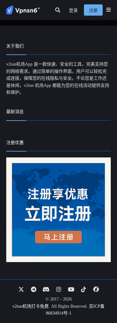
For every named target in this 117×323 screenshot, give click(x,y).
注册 (93, 10)
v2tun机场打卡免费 (30, 306)
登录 (73, 10)
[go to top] (100, 300)
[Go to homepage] (23, 10)
